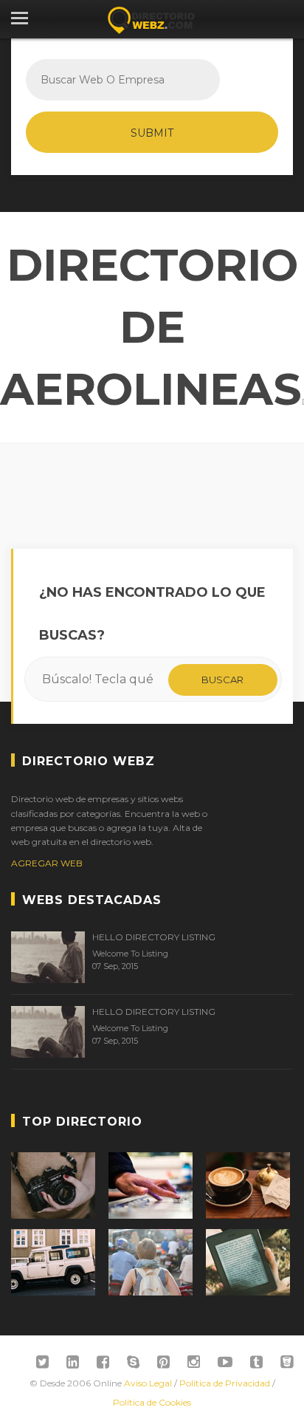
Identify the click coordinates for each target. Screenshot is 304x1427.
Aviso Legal (148, 1383)
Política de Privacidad (224, 1383)
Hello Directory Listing (153, 936)
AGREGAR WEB (47, 863)
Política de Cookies (152, 1402)
